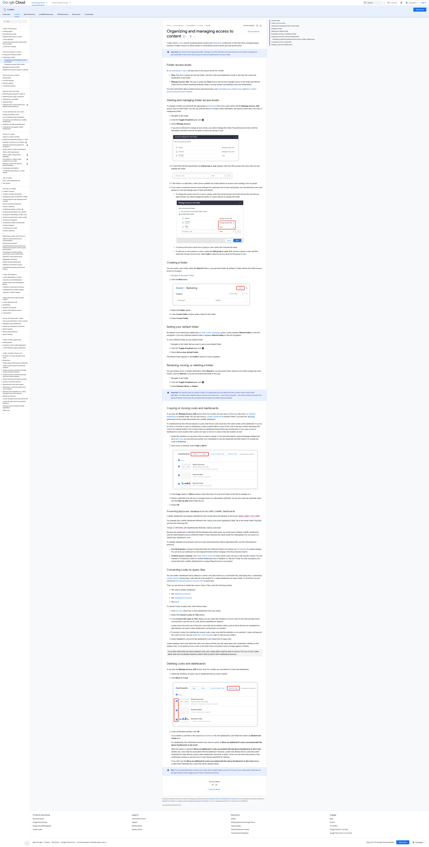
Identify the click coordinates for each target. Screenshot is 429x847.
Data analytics (191, 25)
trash (190, 773)
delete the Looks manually (202, 635)
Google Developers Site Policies (198, 801)
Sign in (423, 3)
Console (393, 3)
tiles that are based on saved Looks (189, 581)
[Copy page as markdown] (191, 36)
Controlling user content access (230, 89)
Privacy (47, 842)
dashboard (209, 736)
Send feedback (253, 32)
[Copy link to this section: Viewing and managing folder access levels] (221, 100)
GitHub (233, 819)
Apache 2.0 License (168, 801)
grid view (179, 439)
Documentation (179, 25)
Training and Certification (240, 833)
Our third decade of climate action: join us (91, 842)
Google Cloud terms (68, 842)
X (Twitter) (334, 826)
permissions (211, 106)
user (170, 71)
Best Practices (29, 14)
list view (179, 611)
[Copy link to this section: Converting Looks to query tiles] (207, 570)
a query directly (173, 578)
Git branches (242, 549)
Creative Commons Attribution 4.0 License (222, 799)
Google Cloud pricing (40, 822)
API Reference (62, 14)
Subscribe (403, 842)
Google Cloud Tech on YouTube (341, 833)
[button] (14, 31)
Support (135, 822)
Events (332, 822)
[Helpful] (257, 25)
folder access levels (205, 556)
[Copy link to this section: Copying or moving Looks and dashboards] (220, 408)
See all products (38, 819)
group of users (181, 71)
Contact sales (37, 829)
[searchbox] (15, 21)
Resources (76, 14)
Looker (10, 9)
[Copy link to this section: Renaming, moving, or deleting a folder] (215, 365)
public (177, 602)
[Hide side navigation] (27, 843)
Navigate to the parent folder (182, 275)
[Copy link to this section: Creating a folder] (190, 262)
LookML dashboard (214, 417)
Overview (6, 14)
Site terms (55, 842)
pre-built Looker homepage (209, 333)
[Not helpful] (260, 25)
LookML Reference (46, 14)
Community (88, 14)
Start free (420, 10)
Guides (17, 14)
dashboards (217, 43)
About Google (37, 842)
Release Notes (137, 826)
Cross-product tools (60, 3)
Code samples (236, 826)
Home (169, 25)
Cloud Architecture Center (240, 829)
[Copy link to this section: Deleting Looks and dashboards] (208, 663)
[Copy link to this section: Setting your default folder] (201, 327)
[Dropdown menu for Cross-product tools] (70, 2)
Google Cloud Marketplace (42, 826)
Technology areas (38, 3)
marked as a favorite (182, 594)
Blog (331, 819)
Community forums (139, 819)
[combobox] (374, 3)
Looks (180, 43)
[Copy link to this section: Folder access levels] (193, 65)
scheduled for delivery (183, 598)
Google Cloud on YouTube (339, 829)
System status (137, 829)
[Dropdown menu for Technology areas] (47, 2)
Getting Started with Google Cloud (243, 822)
